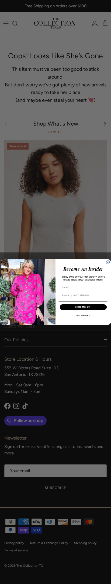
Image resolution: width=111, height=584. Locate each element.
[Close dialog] (108, 262)
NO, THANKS (83, 316)
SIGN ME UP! (83, 307)
